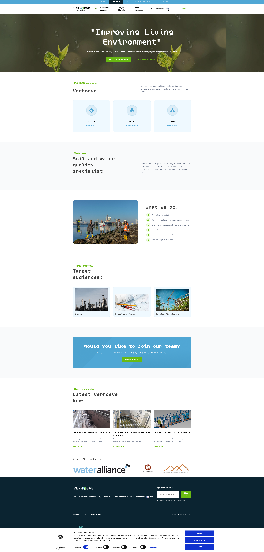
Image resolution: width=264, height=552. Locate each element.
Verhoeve (116, 2)
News (152, 9)
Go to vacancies (132, 359)
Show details (154, 547)
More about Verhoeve (146, 59)
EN (167, 10)
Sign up (186, 494)
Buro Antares (162, 2)
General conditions (80, 514)
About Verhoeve (139, 9)
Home (96, 9)
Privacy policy (97, 514)
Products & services (105, 9)
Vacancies (160, 9)
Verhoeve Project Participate (139, 2)
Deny (200, 546)
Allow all (200, 533)
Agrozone (101, 2)
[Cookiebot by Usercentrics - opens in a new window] (60, 548)
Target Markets (121, 9)
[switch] (106, 547)
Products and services (118, 59)
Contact (185, 9)
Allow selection (199, 540)
